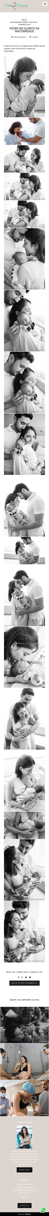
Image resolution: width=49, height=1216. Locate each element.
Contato (24, 1205)
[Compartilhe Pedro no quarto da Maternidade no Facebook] (18, 977)
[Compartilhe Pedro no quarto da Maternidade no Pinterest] (30, 977)
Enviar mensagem (25, 1187)
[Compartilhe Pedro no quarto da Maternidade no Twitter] (26, 977)
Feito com (24, 1214)
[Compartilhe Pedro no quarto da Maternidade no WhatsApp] (22, 977)
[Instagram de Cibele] (26, 1197)
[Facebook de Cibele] (22, 1197)
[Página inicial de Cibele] (16, 6)
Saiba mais (24, 1170)
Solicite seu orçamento (24, 983)
